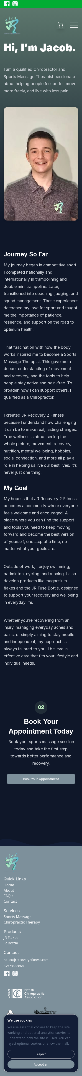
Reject (41, 1054)
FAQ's (8, 895)
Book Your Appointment (41, 779)
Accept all (41, 1064)
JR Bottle (11, 943)
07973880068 (14, 966)
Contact (10, 901)
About (9, 890)
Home (9, 884)
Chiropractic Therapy (22, 922)
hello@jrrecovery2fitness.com (26, 960)
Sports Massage (17, 916)
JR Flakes (11, 937)
